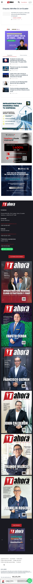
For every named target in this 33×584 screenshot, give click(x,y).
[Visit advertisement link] (16, 38)
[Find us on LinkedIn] (7, 565)
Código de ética (17, 560)
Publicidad (19, 558)
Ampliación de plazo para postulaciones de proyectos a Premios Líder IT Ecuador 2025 (18, 60)
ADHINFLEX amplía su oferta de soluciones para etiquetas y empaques (20, 14)
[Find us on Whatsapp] (15, 565)
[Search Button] (19, 2)
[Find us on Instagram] (12, 565)
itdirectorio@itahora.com (7, 244)
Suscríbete (24, 2)
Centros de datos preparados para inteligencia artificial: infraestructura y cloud (20, 90)
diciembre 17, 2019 (16, 19)
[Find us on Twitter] (4, 565)
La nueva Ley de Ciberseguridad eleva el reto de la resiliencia (18, 82)
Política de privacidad (6, 560)
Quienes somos (5, 558)
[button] (2, 539)
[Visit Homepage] (10, 2)
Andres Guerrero (17, 17)
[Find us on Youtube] (9, 565)
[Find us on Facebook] (1, 565)
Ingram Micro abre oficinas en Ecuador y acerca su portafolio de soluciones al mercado (19, 75)
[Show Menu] (2, 2)
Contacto (18, 562)
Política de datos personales (8, 562)
